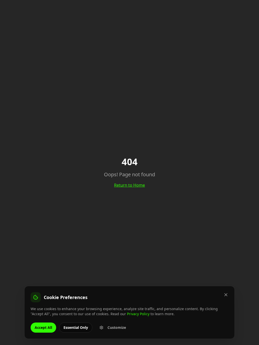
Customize (116, 327)
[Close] (225, 294)
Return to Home (129, 185)
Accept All (43, 327)
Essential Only (75, 327)
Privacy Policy (138, 313)
